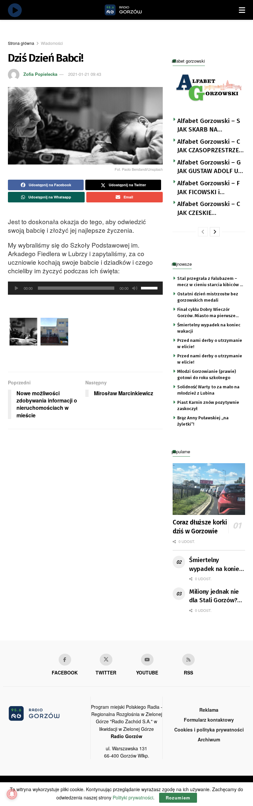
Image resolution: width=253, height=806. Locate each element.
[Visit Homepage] (130, 9)
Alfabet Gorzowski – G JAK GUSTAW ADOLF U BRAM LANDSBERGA (209, 167)
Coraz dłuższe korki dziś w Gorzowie (200, 527)
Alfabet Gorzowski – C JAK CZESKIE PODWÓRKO (208, 208)
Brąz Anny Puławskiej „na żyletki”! (203, 420)
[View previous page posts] (203, 231)
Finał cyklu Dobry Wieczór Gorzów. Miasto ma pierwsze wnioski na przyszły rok (206, 313)
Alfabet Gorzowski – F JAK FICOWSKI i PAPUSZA (208, 187)
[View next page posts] (215, 231)
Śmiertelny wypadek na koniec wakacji (208, 327)
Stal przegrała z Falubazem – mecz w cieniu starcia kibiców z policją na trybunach (209, 282)
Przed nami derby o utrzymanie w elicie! (209, 343)
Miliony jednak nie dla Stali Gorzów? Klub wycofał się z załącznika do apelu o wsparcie (216, 596)
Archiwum (209, 739)
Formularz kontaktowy (209, 719)
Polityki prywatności (133, 797)
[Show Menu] (242, 10)
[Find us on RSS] (188, 660)
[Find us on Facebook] (65, 660)
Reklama (208, 709)
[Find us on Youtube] (147, 660)
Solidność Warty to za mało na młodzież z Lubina (208, 389)
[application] (85, 288)
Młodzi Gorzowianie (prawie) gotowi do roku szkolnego (206, 374)
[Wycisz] (134, 288)
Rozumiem (178, 797)
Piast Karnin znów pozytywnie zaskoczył (208, 405)
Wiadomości (52, 43)
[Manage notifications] (12, 794)
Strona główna (21, 43)
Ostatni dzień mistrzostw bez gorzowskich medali (207, 296)
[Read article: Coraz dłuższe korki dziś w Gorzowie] (209, 489)
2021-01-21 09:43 (84, 74)
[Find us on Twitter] (106, 660)
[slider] (150, 287)
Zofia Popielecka (40, 74)
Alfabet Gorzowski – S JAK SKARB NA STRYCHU (208, 125)
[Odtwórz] (16, 288)
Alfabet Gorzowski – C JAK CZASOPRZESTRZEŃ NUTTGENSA (210, 146)
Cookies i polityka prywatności (209, 729)
